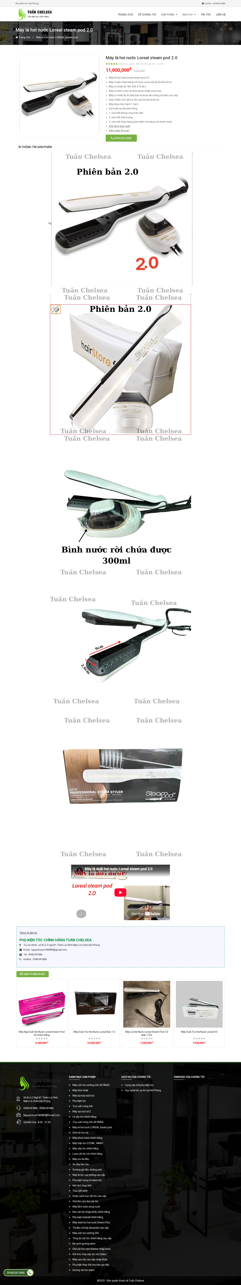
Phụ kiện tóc (79, 1100)
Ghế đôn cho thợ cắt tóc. (86, 1201)
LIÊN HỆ (220, 14)
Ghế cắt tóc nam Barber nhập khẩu (92, 1248)
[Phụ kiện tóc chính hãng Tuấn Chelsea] (50, 14)
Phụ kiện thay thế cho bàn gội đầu (91, 1264)
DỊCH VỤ (187, 14)
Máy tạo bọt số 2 (82, 1111)
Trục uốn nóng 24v (83, 1106)
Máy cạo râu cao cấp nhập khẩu (90, 1259)
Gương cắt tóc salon (84, 1270)
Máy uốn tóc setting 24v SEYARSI (91, 1085)
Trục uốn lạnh (80, 1190)
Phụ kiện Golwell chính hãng (88, 1217)
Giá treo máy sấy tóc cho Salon (90, 1254)
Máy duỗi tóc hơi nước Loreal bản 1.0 (94, 1031)
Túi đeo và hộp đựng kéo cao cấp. (91, 1227)
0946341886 (122, 138)
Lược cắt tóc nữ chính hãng (87, 1153)
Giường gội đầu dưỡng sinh (87, 1169)
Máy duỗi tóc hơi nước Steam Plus (91, 1222)
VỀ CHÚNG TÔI (147, 14)
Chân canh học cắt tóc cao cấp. (90, 1196)
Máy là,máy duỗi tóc (84, 1095)
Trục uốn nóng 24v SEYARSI (88, 1122)
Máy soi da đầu (81, 1159)
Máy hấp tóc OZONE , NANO (88, 1143)
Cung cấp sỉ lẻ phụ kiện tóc (139, 1085)
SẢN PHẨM (167, 14)
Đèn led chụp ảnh (82, 1185)
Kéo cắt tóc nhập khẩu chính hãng (91, 1211)
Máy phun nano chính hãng (87, 1137)
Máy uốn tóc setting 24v (86, 1233)
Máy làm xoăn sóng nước (86, 1206)
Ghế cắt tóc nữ (80, 1132)
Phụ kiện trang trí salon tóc (87, 1180)
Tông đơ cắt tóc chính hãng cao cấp (92, 1238)
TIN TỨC (206, 14)
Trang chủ (24, 37)
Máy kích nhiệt (80, 1090)
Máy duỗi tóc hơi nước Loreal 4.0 (199, 1031)
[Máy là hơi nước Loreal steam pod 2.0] (59, 96)
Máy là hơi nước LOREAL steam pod (57, 37)
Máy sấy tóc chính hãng (85, 1148)
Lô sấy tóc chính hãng (84, 1116)
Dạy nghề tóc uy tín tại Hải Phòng (143, 1090)
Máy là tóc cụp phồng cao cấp (89, 1174)
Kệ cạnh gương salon (84, 1243)
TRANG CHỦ (125, 14)
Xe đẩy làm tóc (81, 1164)
